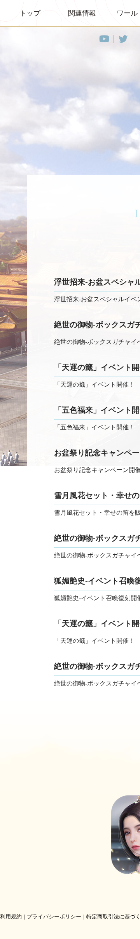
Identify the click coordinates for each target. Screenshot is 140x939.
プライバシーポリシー (54, 917)
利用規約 (11, 917)
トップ (29, 13)
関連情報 (82, 13)
